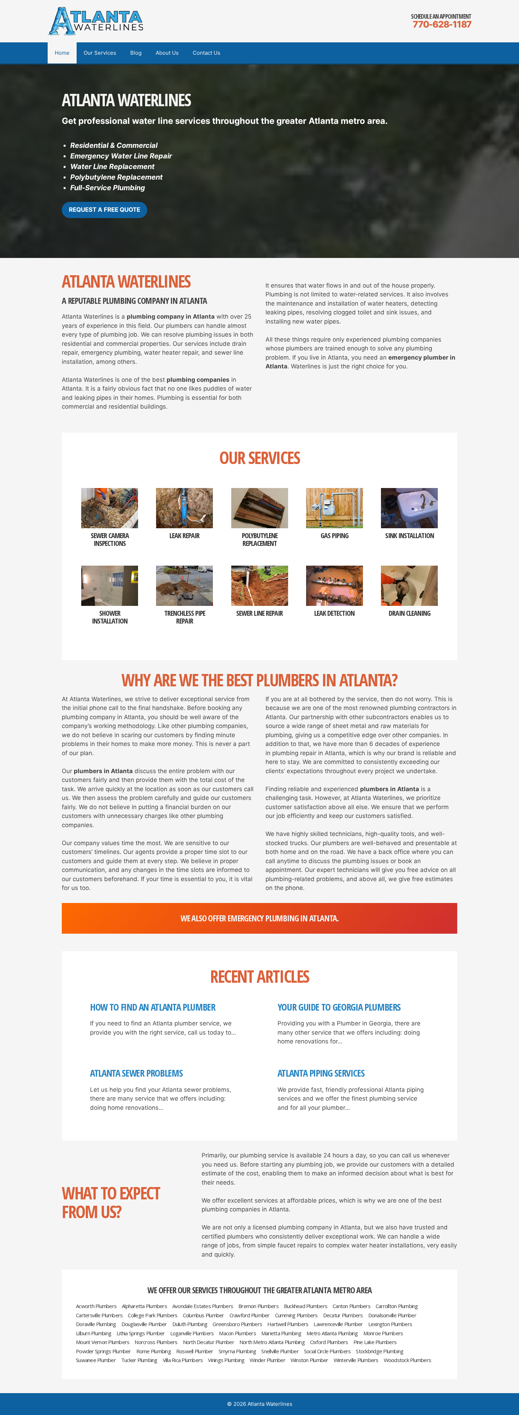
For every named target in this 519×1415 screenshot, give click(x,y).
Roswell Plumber (194, 1351)
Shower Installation (109, 617)
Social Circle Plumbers (327, 1351)
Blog (136, 52)
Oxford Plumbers (329, 1342)
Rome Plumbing (153, 1351)
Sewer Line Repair (259, 613)
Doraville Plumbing (96, 1324)
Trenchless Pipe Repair (184, 617)
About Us (167, 52)
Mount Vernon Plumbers (102, 1342)
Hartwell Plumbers (287, 1324)
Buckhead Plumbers (305, 1306)
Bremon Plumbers (258, 1306)
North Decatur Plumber (208, 1342)
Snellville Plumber (280, 1351)
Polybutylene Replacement (260, 539)
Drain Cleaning (409, 613)
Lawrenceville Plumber (338, 1324)
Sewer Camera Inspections (110, 539)
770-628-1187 (442, 24)
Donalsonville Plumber (392, 1315)
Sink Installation (409, 536)
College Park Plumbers (152, 1315)
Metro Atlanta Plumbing (332, 1333)
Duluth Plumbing (190, 1324)
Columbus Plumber (203, 1315)
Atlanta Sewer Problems (136, 1073)
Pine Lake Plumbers (375, 1342)
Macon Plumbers (237, 1333)
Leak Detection (334, 613)
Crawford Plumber (249, 1315)
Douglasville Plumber (144, 1324)
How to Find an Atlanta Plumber (152, 1007)
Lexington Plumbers (390, 1324)
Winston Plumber (309, 1360)
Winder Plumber (267, 1360)
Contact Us (206, 52)
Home (62, 52)
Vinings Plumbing (226, 1360)
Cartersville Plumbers (99, 1315)
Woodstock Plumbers (407, 1360)
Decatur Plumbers (343, 1315)
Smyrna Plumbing (237, 1351)
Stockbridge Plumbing (379, 1351)
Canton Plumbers (351, 1306)
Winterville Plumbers (356, 1360)
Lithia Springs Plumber (141, 1333)
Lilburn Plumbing (93, 1333)
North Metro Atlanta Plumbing (272, 1342)
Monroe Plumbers (383, 1333)
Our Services (100, 52)
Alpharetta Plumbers (144, 1306)
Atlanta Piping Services (321, 1073)
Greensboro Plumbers (237, 1324)
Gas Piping (334, 536)
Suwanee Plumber (96, 1360)
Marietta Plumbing (281, 1333)
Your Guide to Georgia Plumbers (339, 1007)
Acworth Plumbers (96, 1306)
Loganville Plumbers (192, 1333)
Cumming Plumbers (296, 1315)
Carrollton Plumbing (397, 1306)
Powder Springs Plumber (103, 1351)
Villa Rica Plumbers (183, 1360)
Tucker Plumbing (139, 1360)
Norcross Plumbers (156, 1342)
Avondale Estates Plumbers (202, 1306)
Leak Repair (184, 536)
